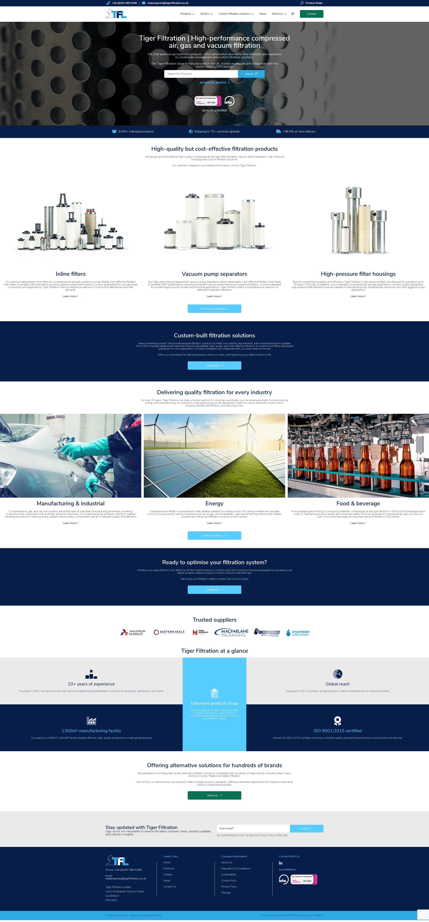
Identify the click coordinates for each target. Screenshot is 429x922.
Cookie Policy (229, 880)
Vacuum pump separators (214, 274)
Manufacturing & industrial (71, 504)
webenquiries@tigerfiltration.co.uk (167, 3)
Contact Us (169, 886)
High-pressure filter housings (358, 274)
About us (277, 14)
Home (166, 862)
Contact (311, 14)
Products (185, 14)
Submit (305, 828)
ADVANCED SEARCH (213, 82)
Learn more (70, 296)
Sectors (204, 14)
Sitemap (226, 892)
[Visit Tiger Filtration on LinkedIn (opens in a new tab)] (280, 863)
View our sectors (213, 535)
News (262, 14)
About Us (226, 862)
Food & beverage (358, 504)
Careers (167, 874)
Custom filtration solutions (234, 14)
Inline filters (71, 274)
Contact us (213, 590)
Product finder (314, 3)
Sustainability (228, 874)
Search (249, 74)
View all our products (213, 309)
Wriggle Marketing (151, 915)
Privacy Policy (267, 835)
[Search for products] (293, 14)
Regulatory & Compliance (235, 868)
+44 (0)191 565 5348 (124, 3)
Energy (214, 504)
